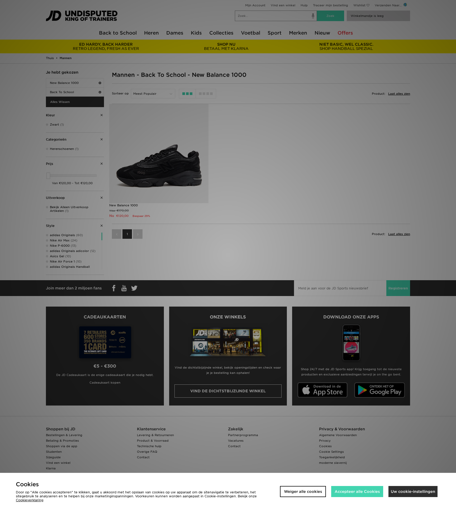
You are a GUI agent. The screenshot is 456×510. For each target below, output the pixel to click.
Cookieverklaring (29, 500)
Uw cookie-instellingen (413, 491)
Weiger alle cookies (303, 491)
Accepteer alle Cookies (357, 491)
